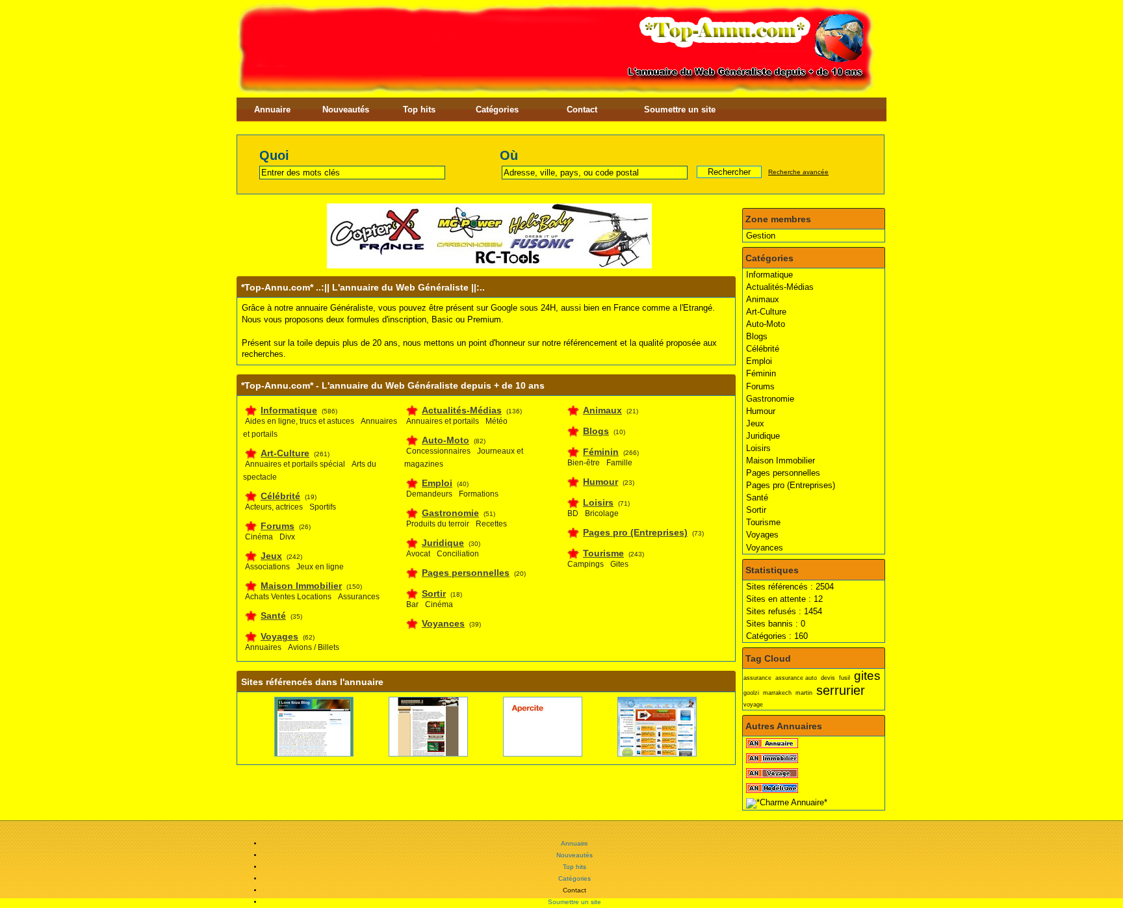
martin (803, 693)
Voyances (764, 547)
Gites (619, 564)
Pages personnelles (783, 473)
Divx (287, 537)
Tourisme (763, 522)
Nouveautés (345, 109)
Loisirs (758, 448)
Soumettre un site (680, 109)
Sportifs (322, 507)
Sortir (756, 510)
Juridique (763, 436)
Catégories (497, 109)
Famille (619, 463)
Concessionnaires (438, 451)
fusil (844, 678)
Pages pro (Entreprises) (790, 485)
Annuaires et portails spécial (295, 464)
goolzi (751, 693)
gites (867, 675)
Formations (478, 494)
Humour (760, 411)
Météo (496, 421)
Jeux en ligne (320, 567)
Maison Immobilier (780, 460)
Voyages (762, 534)
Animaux (762, 299)
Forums (760, 386)
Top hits (419, 109)
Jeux (755, 423)
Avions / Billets (313, 647)
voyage (753, 704)
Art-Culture (766, 312)
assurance (757, 678)
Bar (412, 604)
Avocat (418, 554)
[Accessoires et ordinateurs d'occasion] (641, 754)
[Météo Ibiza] (299, 754)
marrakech (777, 693)
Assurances (359, 597)
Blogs (757, 336)
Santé (757, 497)
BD (572, 513)
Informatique (769, 274)
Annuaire (272, 109)
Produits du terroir (437, 524)
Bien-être (583, 463)
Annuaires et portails (442, 421)
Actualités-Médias (780, 287)
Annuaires (263, 647)
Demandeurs (429, 494)
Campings (585, 564)
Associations (267, 567)
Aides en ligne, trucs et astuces (299, 421)
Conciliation (458, 554)
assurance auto (796, 678)
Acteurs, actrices (274, 507)
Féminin (761, 373)
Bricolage (602, 513)
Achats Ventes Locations (288, 597)
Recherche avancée (798, 171)
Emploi (759, 361)
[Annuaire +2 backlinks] (528, 754)
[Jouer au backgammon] (413, 754)
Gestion (760, 235)
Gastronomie (770, 399)
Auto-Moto (765, 324)
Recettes (491, 524)
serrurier (840, 689)
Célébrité (762, 349)
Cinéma (259, 537)
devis (828, 678)
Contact (582, 109)
